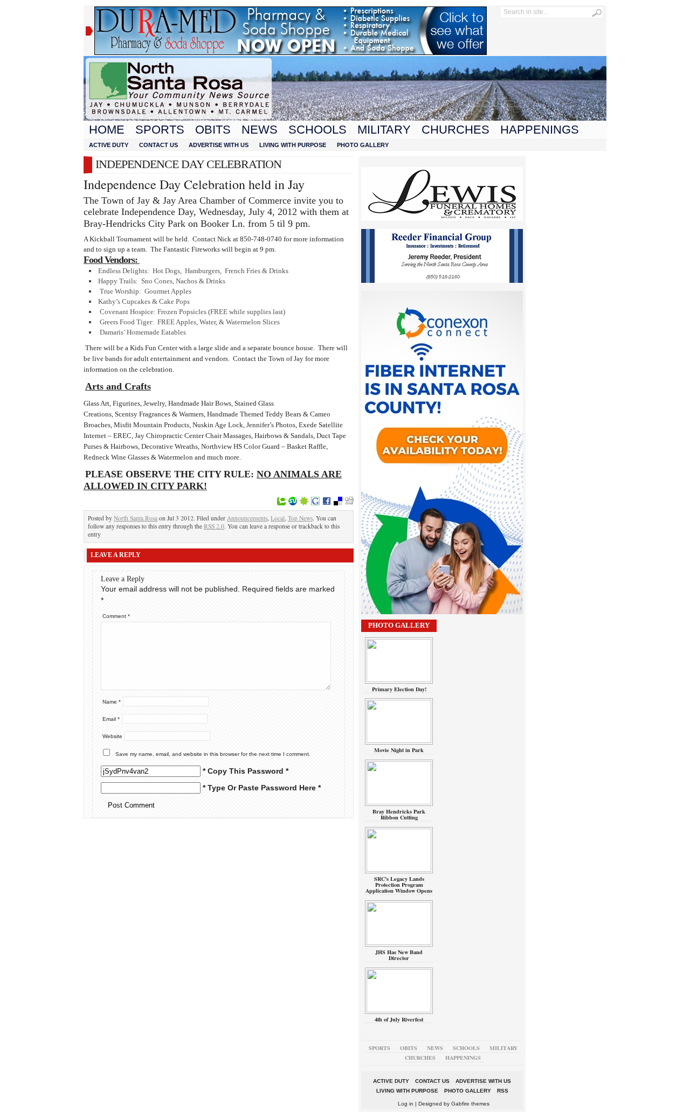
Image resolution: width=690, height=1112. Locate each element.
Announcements (247, 518)
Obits (213, 129)
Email (111, 719)
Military (384, 129)
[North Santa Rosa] (345, 118)
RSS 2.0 (214, 526)
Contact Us (158, 145)
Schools (317, 129)
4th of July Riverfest (399, 1019)
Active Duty (108, 145)
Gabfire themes (470, 1104)
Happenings (539, 129)
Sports (159, 129)
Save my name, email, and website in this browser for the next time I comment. (212, 754)
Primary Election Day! (399, 689)
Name (111, 702)
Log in (405, 1104)
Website (112, 736)
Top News (300, 518)
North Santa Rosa (135, 518)
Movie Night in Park (399, 750)
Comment (116, 616)
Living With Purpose (292, 145)
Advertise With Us (219, 145)
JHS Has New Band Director (399, 955)
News (260, 129)
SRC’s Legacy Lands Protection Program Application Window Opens (398, 884)
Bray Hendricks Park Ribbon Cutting (398, 814)
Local (278, 518)
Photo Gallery (363, 145)
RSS (502, 1091)
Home (107, 129)
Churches (455, 129)
